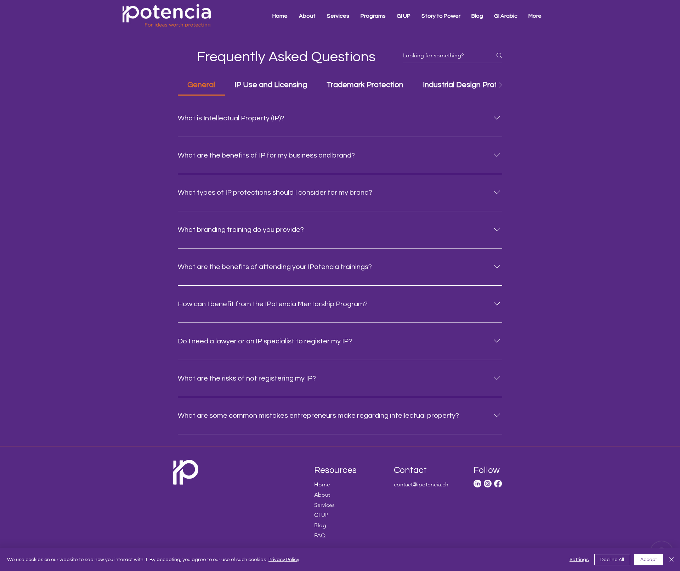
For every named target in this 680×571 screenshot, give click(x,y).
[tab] (201, 85)
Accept (648, 559)
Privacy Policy (283, 559)
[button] (373, 15)
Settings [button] (579, 559)
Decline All (612, 559)
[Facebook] (498, 483)
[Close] (671, 559)
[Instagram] (488, 483)
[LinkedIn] (477, 483)
